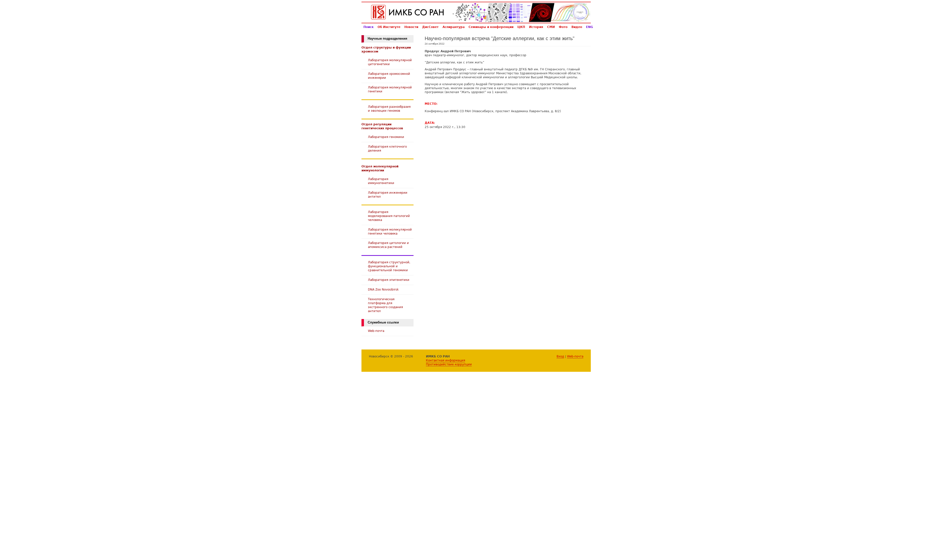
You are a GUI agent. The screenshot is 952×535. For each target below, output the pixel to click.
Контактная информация (445, 360)
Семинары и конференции (491, 27)
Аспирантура (454, 27)
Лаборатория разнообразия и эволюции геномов (389, 108)
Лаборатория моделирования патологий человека (389, 216)
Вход (560, 356)
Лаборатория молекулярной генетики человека (390, 231)
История (536, 27)
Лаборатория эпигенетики (388, 280)
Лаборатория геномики (386, 137)
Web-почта (376, 331)
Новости (411, 27)
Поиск (368, 27)
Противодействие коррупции (449, 364)
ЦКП (521, 27)
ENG (589, 27)
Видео (576, 27)
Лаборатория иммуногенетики (381, 181)
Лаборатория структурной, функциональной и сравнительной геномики (389, 266)
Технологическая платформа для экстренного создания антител (385, 305)
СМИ (551, 27)
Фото (563, 27)
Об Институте (389, 27)
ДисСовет (430, 27)
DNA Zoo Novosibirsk (383, 289)
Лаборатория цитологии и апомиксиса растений (388, 245)
